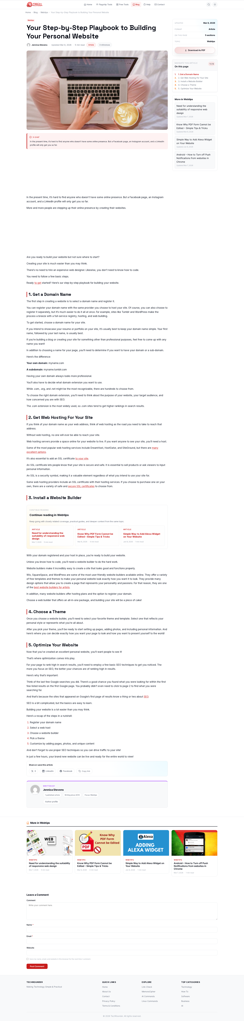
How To (184, 991)
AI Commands (148, 996)
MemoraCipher (148, 991)
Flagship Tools (105, 4)
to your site (81, 458)
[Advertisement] (97, 172)
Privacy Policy (108, 1001)
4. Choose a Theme (187, 85)
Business (185, 1001)
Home (89, 4)
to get (37, 282)
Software (185, 996)
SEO (146, 696)
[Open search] (208, 4)
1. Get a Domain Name (188, 74)
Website (30, 948)
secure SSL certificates (81, 486)
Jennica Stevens (39, 45)
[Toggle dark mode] (214, 4)
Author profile (51, 801)
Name (30, 925)
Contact (161, 4)
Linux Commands (150, 1001)
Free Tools (124, 4)
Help (148, 4)
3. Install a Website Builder (190, 81)
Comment (31, 900)
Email (30, 936)
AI (182, 1006)
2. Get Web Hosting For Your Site (193, 78)
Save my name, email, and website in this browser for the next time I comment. (60, 959)
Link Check (147, 987)
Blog (137, 4)
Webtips (31, 20)
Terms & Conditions (111, 1006)
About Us (106, 991)
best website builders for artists (52, 587)
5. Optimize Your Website (189, 88)
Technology (186, 987)
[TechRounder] (34, 4)
